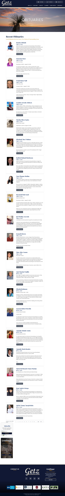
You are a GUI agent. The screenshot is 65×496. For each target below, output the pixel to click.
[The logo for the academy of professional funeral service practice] (37, 487)
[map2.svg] (34, 478)
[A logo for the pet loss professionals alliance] (54, 487)
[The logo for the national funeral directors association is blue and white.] (11, 487)
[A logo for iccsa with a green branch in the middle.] (45, 487)
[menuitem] (30, 5)
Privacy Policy (28, 494)
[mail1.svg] (30, 478)
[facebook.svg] (26, 478)
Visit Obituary (19, 54)
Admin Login (37, 494)
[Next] (43, 422)
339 (38, 421)
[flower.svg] (38, 478)
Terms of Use (32, 494)
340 (41, 421)
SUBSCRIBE (7, 433)
